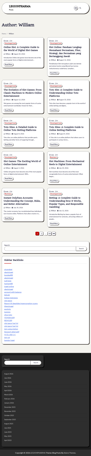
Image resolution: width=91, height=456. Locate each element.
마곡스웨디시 (10, 334)
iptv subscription (11, 329)
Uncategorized (10, 43)
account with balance (12, 292)
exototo (7, 309)
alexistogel (8, 272)
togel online (9, 286)
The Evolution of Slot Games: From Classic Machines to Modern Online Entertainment (23, 93)
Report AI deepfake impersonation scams (21, 303)
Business (53, 157)
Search (7, 245)
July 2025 (7, 428)
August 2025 (8, 424)
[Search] (80, 8)
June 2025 (8, 432)
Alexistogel (8, 306)
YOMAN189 (9, 317)
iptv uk (7, 337)
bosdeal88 (8, 275)
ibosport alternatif (11, 332)
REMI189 (8, 320)
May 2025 (7, 436)
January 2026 (9, 403)
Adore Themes (70, 453)
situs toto (8, 315)
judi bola (7, 281)
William (8, 54)
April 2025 (8, 440)
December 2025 (10, 407)
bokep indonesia (11, 298)
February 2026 (9, 399)
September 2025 (10, 419)
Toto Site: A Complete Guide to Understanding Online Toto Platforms (65, 93)
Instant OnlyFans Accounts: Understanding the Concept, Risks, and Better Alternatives (22, 201)
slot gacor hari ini (11, 323)
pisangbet (8, 269)
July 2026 (7, 378)
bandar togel (9, 340)
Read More (8, 64)
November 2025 (10, 411)
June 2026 (8, 382)
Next (54, 233)
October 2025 (9, 415)
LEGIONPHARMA (19, 6)
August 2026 (8, 374)
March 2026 (8, 395)
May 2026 (7, 386)
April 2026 (8, 390)
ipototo (7, 312)
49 (50, 233)
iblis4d (7, 295)
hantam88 (8, 283)
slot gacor (8, 300)
